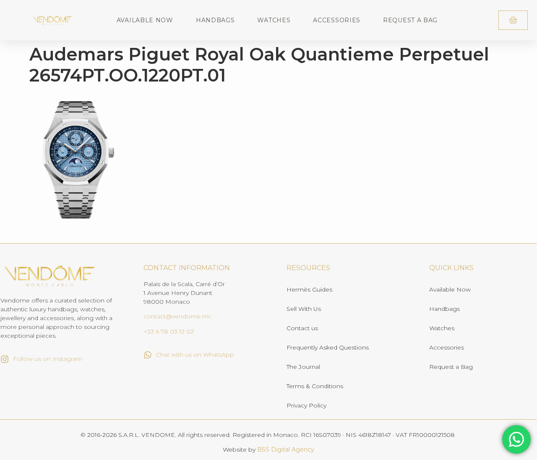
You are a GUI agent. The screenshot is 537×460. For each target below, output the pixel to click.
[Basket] (513, 20)
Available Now (145, 20)
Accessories (336, 20)
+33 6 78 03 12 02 (168, 331)
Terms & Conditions (315, 386)
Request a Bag (410, 20)
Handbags (215, 20)
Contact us (302, 328)
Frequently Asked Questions (328, 347)
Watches (273, 20)
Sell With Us (304, 309)
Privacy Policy (306, 405)
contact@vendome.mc (177, 316)
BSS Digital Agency (285, 449)
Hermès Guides (309, 289)
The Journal (303, 367)
